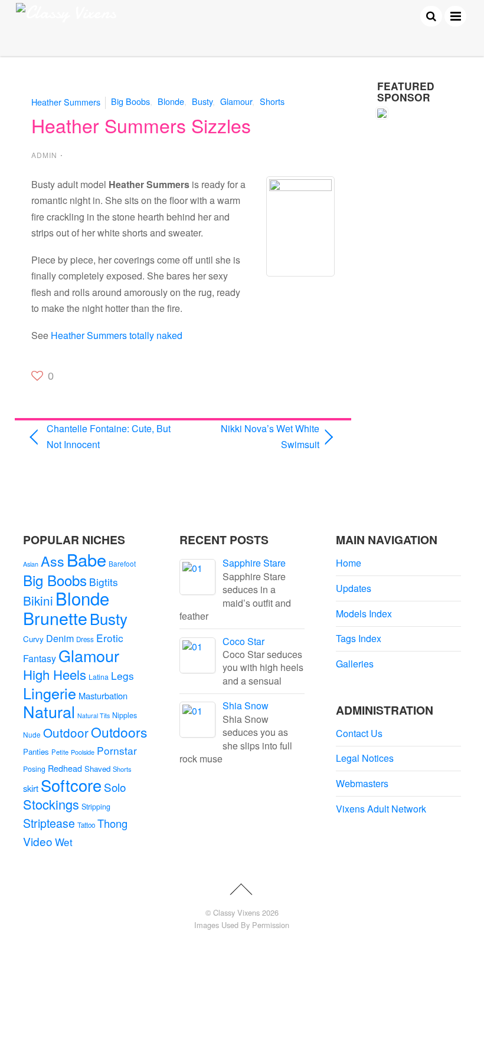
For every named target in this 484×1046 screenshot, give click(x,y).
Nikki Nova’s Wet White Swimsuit (255, 436)
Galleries (355, 663)
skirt (30, 788)
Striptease (49, 823)
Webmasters (362, 783)
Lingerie (49, 692)
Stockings (51, 804)
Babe (86, 559)
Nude (32, 734)
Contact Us (359, 733)
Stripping (95, 806)
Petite (59, 751)
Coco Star (243, 641)
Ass (52, 561)
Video (38, 841)
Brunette (55, 618)
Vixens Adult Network (381, 808)
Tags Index (358, 638)
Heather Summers (65, 101)
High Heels (54, 674)
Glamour (236, 101)
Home (348, 563)
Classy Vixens (236, 912)
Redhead (65, 768)
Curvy (33, 638)
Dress (85, 639)
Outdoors (119, 732)
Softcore (71, 785)
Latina (99, 677)
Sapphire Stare (254, 563)
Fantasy (39, 658)
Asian (30, 564)
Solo (115, 787)
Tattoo (86, 825)
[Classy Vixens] (66, 13)
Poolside (82, 751)
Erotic (109, 637)
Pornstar (117, 750)
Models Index (364, 613)
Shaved (97, 768)
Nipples (124, 715)
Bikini (38, 600)
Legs (122, 675)
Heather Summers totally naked (116, 335)
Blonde (171, 101)
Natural (49, 711)
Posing (34, 769)
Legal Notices (365, 758)
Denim (60, 638)
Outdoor (66, 732)
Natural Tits (93, 715)
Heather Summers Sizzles (141, 125)
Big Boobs (130, 101)
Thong (112, 823)
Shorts (272, 101)
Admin (44, 155)
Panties (36, 751)
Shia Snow (246, 705)
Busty (202, 101)
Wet (64, 841)
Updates (353, 588)
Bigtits (103, 581)
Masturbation (103, 695)
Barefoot (122, 563)
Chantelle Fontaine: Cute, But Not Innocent (109, 436)
